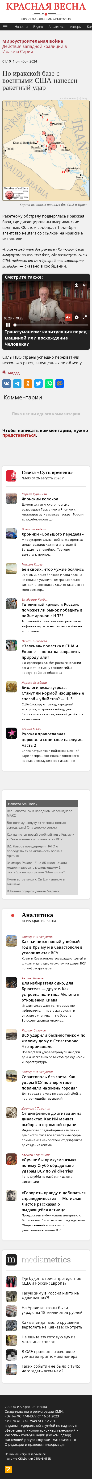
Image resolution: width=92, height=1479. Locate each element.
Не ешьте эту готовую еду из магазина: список (48, 1339)
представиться (19, 435)
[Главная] (46, 11)
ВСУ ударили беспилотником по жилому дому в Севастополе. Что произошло (53, 1041)
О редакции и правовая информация (35, 1444)
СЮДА (22, 1459)
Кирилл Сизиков (34, 1030)
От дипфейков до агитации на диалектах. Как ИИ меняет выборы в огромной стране (51, 1119)
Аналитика (56, 26)
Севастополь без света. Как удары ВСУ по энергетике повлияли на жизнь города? (49, 1082)
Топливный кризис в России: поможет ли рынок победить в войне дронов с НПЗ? (52, 610)
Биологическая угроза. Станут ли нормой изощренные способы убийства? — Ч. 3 (53, 693)
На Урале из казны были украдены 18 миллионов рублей (52, 1310)
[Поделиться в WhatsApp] (49, 383)
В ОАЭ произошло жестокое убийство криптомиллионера (50, 1354)
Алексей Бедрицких (36, 1155)
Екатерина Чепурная (37, 936)
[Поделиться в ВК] (6, 383)
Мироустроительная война (32, 41)
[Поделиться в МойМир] (59, 383)
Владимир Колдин (35, 599)
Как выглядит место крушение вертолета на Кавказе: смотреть (52, 1325)
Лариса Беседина (34, 682)
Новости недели (34, 529)
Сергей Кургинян (34, 494)
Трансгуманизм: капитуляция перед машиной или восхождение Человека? (46, 338)
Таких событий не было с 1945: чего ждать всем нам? (51, 1369)
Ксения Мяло (31, 729)
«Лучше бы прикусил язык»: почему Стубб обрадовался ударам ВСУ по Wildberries (50, 1165)
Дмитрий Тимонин (36, 1108)
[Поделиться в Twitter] (38, 383)
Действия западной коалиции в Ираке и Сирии (34, 48)
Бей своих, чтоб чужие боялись (53, 569)
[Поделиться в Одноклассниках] (28, 383)
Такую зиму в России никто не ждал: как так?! (50, 1295)
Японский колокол (40, 499)
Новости (21, 26)
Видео (38, 26)
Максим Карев (32, 564)
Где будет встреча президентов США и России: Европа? (51, 1281)
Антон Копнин (33, 978)
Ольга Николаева (34, 641)
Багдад (14, 373)
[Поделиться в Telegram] (17, 383)
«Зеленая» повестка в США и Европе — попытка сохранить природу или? (51, 651)
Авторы (75, 26)
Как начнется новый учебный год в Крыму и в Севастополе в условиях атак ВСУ (52, 947)
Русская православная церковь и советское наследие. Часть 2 (53, 739)
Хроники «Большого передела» (53, 534)
